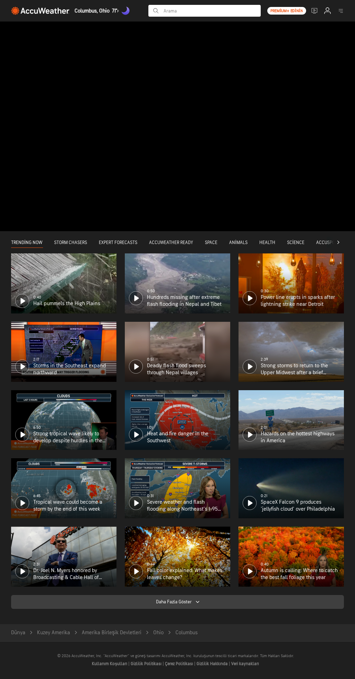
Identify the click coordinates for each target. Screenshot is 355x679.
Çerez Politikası (179, 664)
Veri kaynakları (245, 664)
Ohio (158, 632)
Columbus (186, 632)
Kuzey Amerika (53, 632)
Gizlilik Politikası (147, 664)
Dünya (18, 632)
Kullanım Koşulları (110, 664)
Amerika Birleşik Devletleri (111, 632)
